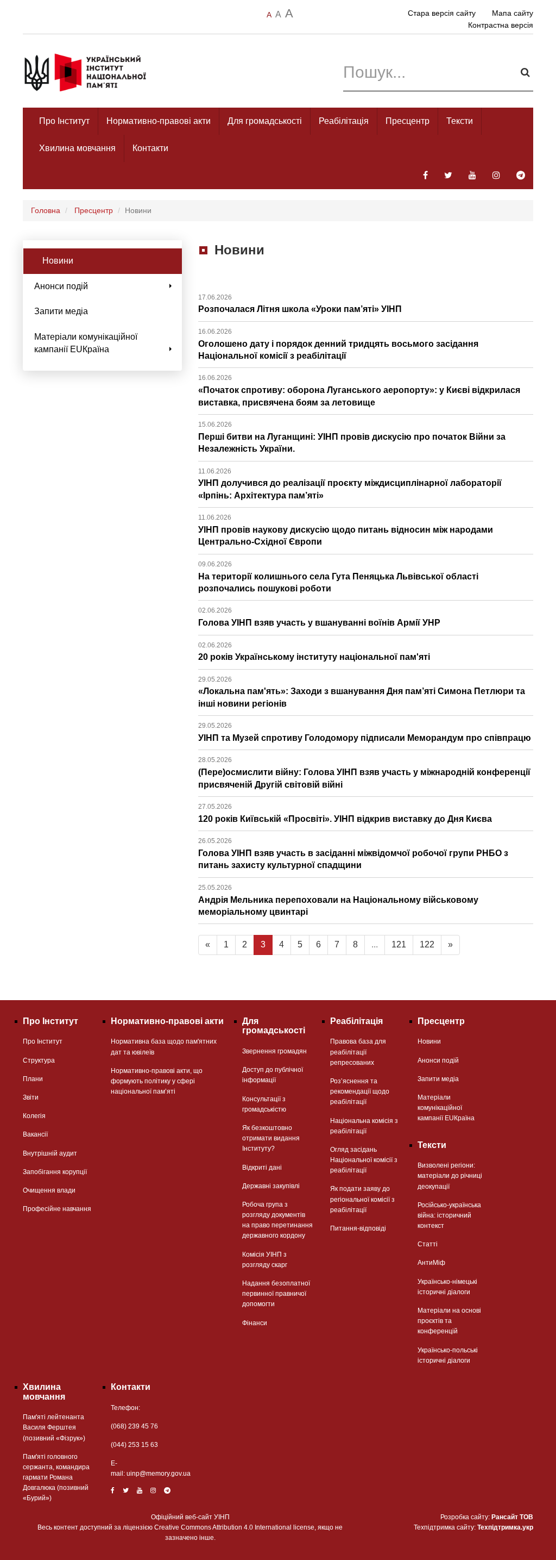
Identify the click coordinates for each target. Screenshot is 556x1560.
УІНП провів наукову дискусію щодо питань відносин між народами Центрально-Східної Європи (345, 530)
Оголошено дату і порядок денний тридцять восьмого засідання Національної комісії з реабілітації (338, 344)
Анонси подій (61, 286)
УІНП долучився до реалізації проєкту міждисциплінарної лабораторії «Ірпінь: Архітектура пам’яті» (350, 483)
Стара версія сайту (442, 13)
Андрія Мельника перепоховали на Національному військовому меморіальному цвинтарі (338, 900)
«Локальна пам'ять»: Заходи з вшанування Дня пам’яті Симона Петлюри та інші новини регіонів (361, 692)
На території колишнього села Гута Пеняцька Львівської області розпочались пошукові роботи (338, 576)
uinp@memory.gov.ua (159, 1473)
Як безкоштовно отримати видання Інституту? (271, 1138)
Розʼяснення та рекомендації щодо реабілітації (359, 1091)
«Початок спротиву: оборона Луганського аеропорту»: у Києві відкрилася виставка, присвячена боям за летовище (359, 390)
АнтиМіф (431, 1262)
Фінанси (254, 1323)
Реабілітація (344, 121)
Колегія (34, 1116)
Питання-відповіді (358, 1228)
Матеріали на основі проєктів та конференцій (449, 1321)
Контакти (150, 148)
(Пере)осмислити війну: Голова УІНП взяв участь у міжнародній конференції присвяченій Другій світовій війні (364, 772)
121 (398, 944)
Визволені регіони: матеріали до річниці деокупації (450, 1176)
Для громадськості (265, 121)
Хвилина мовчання (77, 148)
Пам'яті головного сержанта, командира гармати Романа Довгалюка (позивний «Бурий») (56, 1477)
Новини (57, 260)
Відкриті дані (262, 1167)
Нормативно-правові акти (158, 121)
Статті (428, 1244)
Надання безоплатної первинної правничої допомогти (276, 1294)
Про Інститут (64, 121)
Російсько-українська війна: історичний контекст (449, 1215)
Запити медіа (61, 311)
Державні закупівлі (271, 1186)
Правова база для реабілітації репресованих (358, 1052)
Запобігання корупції (55, 1172)
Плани (33, 1079)
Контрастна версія (500, 25)
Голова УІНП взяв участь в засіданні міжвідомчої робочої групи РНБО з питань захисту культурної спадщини (353, 853)
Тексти (459, 121)
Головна (45, 210)
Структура (39, 1060)
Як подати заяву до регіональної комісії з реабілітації (362, 1199)
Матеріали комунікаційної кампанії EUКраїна (85, 343)
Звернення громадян (274, 1051)
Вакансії (35, 1134)
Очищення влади (49, 1190)
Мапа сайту (512, 13)
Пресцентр (407, 121)
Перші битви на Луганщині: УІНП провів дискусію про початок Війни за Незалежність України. (352, 437)
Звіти (31, 1097)
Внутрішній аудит (50, 1153)
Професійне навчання (57, 1209)
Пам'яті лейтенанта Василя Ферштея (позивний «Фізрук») (54, 1427)
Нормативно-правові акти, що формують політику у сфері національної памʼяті (157, 1081)
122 (427, 944)
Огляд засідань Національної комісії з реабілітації (363, 1160)
